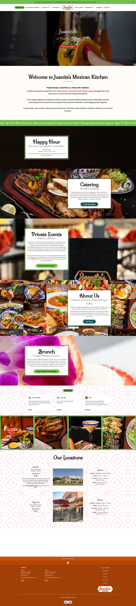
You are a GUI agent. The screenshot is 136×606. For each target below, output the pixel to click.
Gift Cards (79, 7)
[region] (68, 542)
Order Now (19, 7)
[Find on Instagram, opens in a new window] (37, 476)
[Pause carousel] (135, 65)
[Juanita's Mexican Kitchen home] (68, 7)
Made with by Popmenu (38, 558)
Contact (107, 7)
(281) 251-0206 (24, 575)
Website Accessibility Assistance (68, 597)
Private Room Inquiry (32, 485)
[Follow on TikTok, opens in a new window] (68, 563)
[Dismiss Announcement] (133, 2)
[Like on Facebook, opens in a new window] (35, 476)
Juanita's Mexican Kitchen (105, 589)
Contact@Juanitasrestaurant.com (29, 577)
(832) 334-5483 (48, 575)
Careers (99, 7)
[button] (33, 7)
